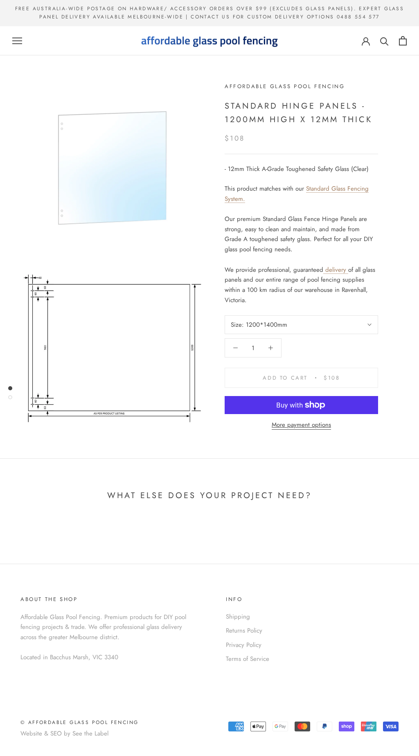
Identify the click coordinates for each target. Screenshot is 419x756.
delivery (336, 269)
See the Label (90, 733)
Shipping (238, 616)
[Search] (384, 40)
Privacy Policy (243, 644)
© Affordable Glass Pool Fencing (79, 722)
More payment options (301, 424)
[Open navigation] (17, 40)
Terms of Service (247, 658)
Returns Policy (244, 630)
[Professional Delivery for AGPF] (324, 269)
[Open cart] (403, 41)
